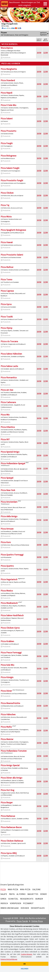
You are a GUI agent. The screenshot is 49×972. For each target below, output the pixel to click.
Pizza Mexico (7, 590)
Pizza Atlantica (8, 426)
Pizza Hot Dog (7, 790)
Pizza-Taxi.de (22, 921)
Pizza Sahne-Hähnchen (11, 353)
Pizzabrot (28, 903)
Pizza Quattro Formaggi (12, 554)
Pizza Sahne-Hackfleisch (12, 615)
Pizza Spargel (7, 477)
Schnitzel (13, 898)
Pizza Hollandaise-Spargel (13, 463)
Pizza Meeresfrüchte (10, 703)
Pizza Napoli (6, 92)
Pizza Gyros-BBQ (9, 853)
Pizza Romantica (9, 377)
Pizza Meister (7, 739)
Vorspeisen (15, 903)
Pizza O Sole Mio (8, 105)
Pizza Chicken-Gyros (10, 627)
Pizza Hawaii (7, 242)
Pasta (12, 894)
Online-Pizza (37, 921)
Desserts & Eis (38, 908)
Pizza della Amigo (9, 516)
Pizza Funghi (7, 143)
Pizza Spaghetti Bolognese (13, 229)
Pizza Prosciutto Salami (12, 254)
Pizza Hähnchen (8, 714)
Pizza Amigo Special (10, 765)
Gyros (3, 898)
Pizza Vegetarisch (9, 579)
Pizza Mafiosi (7, 267)
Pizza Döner (6, 690)
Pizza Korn (6, 542)
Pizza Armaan (7, 528)
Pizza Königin (7, 677)
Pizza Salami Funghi (10, 168)
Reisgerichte (26, 898)
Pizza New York (8, 490)
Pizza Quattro (7, 565)
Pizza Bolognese (8, 155)
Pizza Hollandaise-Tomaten (14, 750)
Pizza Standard (8, 80)
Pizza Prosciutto (8, 130)
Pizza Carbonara (8, 402)
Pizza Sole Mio (7, 664)
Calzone (36, 889)
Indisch (4, 903)
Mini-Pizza (25, 889)
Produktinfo (6, 57)
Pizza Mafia (6, 726)
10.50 (39, 52)
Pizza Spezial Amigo (10, 451)
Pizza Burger (7, 802)
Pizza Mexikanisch (9, 602)
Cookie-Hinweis (26, 954)
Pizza (3, 889)
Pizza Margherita (9, 68)
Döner (43, 894)
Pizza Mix (5, 414)
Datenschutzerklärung (9, 959)
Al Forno (21, 894)
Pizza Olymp (6, 327)
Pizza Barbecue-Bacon (11, 827)
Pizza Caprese (7, 290)
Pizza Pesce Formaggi (11, 652)
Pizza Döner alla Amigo (11, 777)
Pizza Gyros (6, 304)
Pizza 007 (5, 439)
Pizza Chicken (7, 192)
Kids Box (25, 908)
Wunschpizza (7, 47)
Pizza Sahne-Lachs (9, 366)
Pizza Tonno (6, 279)
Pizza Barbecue (8, 815)
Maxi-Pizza (13, 889)
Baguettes (33, 894)
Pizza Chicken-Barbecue (12, 840)
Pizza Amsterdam (9, 501)
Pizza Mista (6, 216)
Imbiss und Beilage (10, 908)
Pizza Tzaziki (7, 316)
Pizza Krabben (7, 641)
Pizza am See (7, 389)
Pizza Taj (5, 205)
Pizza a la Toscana (9, 341)
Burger (39, 898)
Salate (4, 894)
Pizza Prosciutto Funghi (12, 180)
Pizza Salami (7, 118)
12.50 (45, 52)
